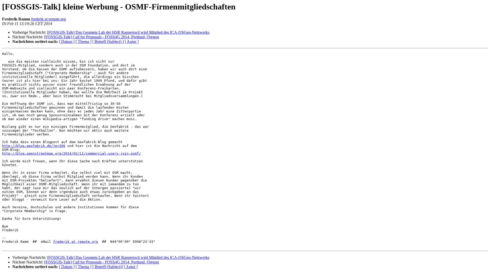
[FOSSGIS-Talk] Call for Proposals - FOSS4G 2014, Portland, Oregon (101, 37)
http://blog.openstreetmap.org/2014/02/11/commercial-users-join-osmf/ (71, 153)
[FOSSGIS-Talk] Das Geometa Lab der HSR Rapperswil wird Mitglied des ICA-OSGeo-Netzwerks (128, 32)
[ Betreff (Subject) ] (108, 41)
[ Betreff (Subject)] (107, 266)
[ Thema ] (83, 41)
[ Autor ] (132, 41)
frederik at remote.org (48, 19)
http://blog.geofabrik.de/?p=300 (33, 146)
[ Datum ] (67, 41)
